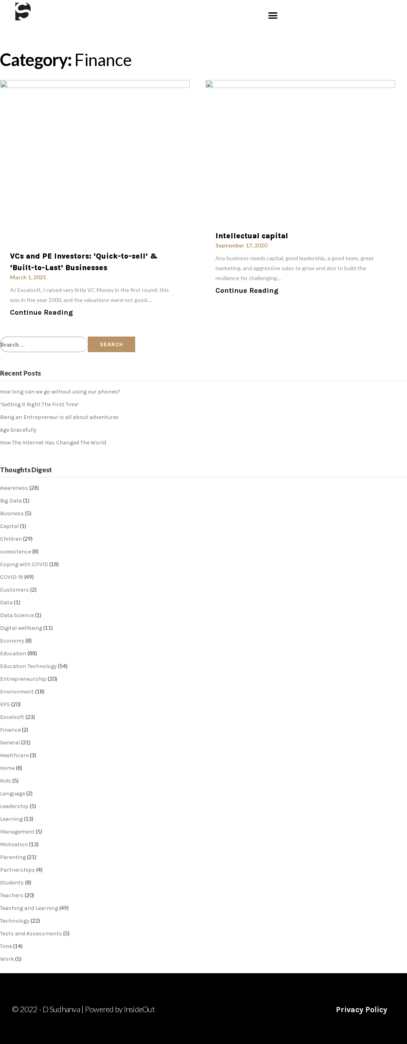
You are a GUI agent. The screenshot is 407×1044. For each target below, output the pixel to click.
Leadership (14, 806)
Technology (14, 920)
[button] (272, 15)
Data (6, 602)
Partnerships (17, 870)
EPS (5, 704)
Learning (11, 819)
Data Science (17, 615)
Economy (12, 640)
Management (17, 831)
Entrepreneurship (23, 679)
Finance (10, 730)
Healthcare (14, 755)
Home (7, 768)
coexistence (15, 551)
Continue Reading (41, 312)
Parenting (13, 857)
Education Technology (28, 666)
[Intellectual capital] (300, 150)
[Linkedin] (155, 33)
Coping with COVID (24, 564)
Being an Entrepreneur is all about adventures (59, 417)
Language (12, 793)
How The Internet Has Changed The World (53, 442)
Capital (9, 526)
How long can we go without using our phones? (60, 391)
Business (12, 513)
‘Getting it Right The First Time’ (39, 404)
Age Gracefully (18, 430)
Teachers (11, 895)
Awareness (14, 488)
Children (11, 539)
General (10, 742)
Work (7, 959)
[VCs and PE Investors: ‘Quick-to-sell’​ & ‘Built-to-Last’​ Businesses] (95, 160)
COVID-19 (11, 577)
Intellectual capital (251, 236)
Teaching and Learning (29, 908)
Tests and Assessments (31, 933)
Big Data (11, 500)
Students (12, 882)
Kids (5, 780)
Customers (14, 589)
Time (6, 946)
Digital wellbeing (21, 628)
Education (13, 653)
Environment (17, 691)
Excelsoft (12, 717)
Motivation (14, 844)
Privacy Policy (361, 1009)
